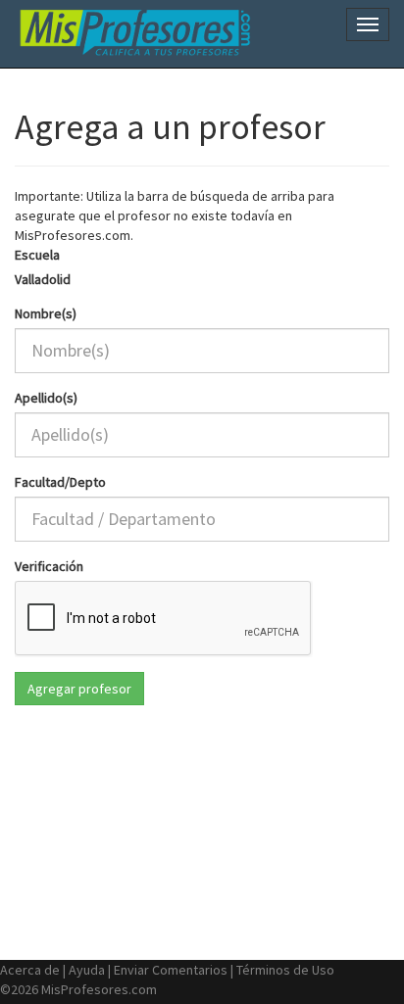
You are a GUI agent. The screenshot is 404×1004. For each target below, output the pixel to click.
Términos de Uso (285, 970)
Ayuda (87, 970)
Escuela (37, 254)
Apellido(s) (46, 397)
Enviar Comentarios (170, 970)
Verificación (49, 566)
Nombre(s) (45, 313)
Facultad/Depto (60, 482)
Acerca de (30, 970)
